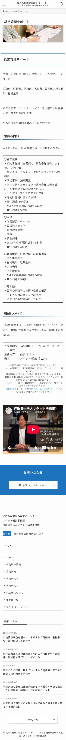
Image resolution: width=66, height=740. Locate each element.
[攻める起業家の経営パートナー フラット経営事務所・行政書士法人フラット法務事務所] (33, 4)
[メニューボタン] (4, 4)
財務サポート (49, 388)
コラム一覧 (33, 719)
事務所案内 (12, 578)
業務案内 (11, 571)
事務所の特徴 (13, 564)
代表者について (14, 592)
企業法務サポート (33, 388)
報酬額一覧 (12, 599)
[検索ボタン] (62, 4)
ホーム (10, 557)
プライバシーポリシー (18, 607)
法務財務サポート (14, 388)
